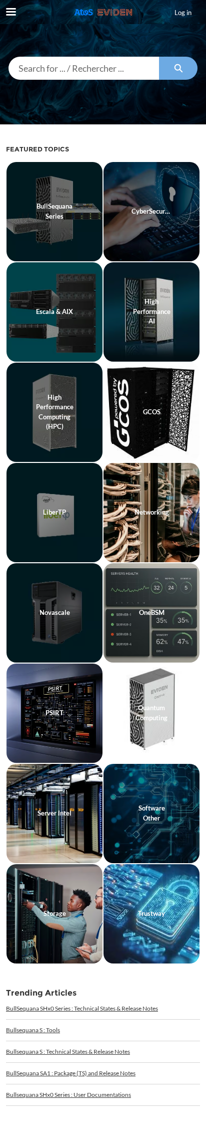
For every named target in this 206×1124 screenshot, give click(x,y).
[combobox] (83, 68)
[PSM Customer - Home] (103, 12)
